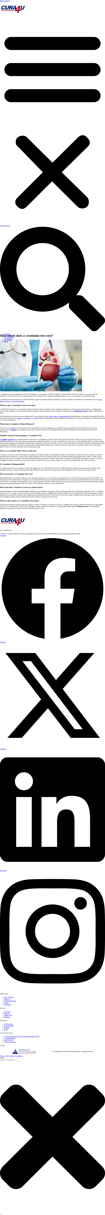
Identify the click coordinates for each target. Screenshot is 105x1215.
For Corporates (9, 338)
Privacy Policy (4, 1056)
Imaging (6, 1013)
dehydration (27, 418)
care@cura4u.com (10, 1042)
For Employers (9, 1026)
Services (7, 999)
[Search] (1, 1214)
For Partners (8, 339)
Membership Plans (10, 1001)
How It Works (8, 997)
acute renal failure (18, 401)
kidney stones (53, 416)
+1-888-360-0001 (10, 1038)
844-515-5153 (8, 1040)
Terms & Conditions (16, 1056)
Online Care (8, 1015)
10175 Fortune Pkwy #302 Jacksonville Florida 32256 (21, 1036)
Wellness (7, 1017)
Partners (6, 1028)
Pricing (6, 1003)
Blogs (6, 341)
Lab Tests (7, 1011)
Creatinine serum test (7, 439)
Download (7, 1004)
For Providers (8, 336)
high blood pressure (81, 411)
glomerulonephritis (65, 416)
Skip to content (5, 1)
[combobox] (9, 1060)
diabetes (19, 418)
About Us (7, 334)
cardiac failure (38, 418)
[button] (52, 120)
